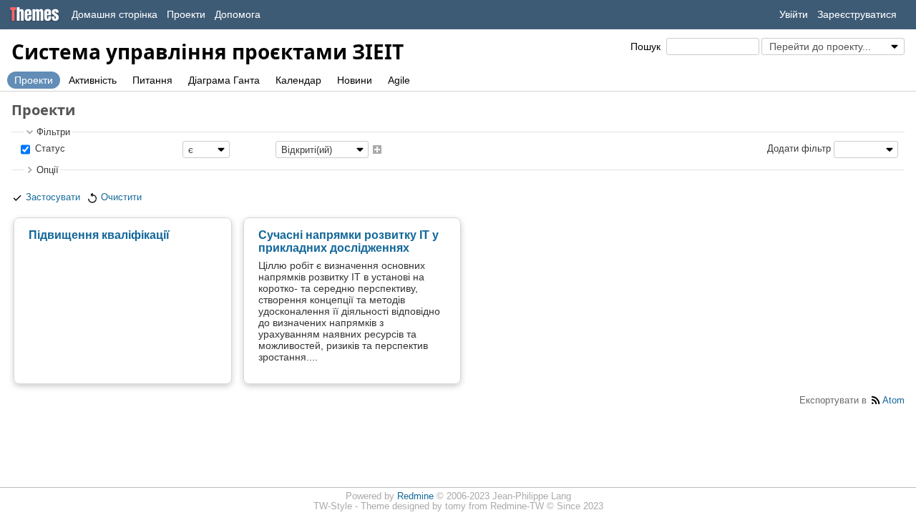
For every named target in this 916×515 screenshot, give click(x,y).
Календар (298, 80)
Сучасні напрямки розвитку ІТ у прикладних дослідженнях (348, 241)
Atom (893, 401)
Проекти (186, 14)
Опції (47, 170)
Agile (399, 80)
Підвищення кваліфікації (99, 235)
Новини (354, 80)
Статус (48, 149)
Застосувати (53, 197)
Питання (152, 80)
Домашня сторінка (114, 14)
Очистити (121, 197)
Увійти (793, 14)
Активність (93, 80)
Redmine (415, 496)
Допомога (237, 14)
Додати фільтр (799, 149)
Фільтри (53, 132)
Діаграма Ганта (224, 80)
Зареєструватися (857, 14)
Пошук (645, 46)
